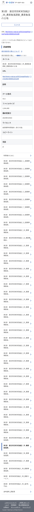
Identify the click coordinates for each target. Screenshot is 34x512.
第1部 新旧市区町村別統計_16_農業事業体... (16, 277)
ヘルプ (7, 505)
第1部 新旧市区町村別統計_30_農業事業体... (16, 408)
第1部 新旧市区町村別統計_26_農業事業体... (16, 377)
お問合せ (6, 507)
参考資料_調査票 (9, 491)
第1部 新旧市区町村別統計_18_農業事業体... (16, 293)
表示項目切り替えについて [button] (11, 51)
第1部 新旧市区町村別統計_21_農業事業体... (16, 316)
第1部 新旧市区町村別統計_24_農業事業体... (16, 362)
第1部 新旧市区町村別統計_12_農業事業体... (16, 247)
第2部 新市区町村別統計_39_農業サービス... (16, 477)
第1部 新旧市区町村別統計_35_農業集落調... (16, 447)
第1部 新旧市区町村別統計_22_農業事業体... (16, 347)
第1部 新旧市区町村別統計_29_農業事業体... (16, 400)
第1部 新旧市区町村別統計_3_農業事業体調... (17, 177)
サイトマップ (27, 507)
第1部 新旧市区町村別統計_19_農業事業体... (16, 300)
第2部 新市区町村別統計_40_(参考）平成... (16, 485)
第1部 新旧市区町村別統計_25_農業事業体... (16, 370)
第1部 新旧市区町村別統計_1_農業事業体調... (17, 162)
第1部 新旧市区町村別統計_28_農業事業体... (16, 393)
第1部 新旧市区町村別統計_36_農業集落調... (16, 454)
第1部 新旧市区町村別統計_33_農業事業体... (16, 431)
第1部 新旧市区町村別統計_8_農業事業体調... (17, 216)
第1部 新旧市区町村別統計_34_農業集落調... (16, 439)
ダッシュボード (15, 507)
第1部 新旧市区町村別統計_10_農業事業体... (16, 231)
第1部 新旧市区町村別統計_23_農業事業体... (16, 354)
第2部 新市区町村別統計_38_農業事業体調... (16, 470)
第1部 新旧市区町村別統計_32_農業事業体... (16, 424)
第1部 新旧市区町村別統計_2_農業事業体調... (17, 170)
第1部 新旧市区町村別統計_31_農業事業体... (16, 416)
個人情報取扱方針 (24, 505)
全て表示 (23, 55)
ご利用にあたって (24, 502)
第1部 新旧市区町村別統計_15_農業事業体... (16, 270)
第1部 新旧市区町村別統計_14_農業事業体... (16, 262)
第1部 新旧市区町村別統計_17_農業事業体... (16, 285)
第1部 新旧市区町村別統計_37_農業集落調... (16, 462)
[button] (31, 2)
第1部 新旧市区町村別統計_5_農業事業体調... (17, 193)
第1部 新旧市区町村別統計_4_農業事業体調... (17, 185)
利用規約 (13, 505)
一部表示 (18, 55)
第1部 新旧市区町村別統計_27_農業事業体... (16, 385)
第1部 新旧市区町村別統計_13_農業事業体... (16, 254)
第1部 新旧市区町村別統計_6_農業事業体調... (17, 201)
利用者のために (9, 155)
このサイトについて (11, 502)
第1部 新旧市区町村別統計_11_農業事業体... (17, 239)
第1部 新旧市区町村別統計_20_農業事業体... (16, 308)
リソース (17, 24)
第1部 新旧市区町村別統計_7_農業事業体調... (17, 208)
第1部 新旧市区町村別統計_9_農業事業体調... (17, 224)
